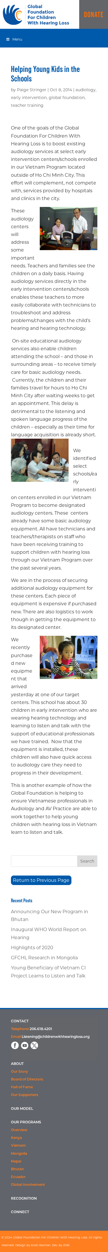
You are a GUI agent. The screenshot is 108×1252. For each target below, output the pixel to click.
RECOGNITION (24, 1198)
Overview (19, 1130)
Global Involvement (28, 1185)
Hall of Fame (22, 1087)
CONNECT (20, 1212)
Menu (17, 39)
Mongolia (19, 1154)
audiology (85, 89)
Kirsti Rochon (40, 1245)
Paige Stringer (31, 89)
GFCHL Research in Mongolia (44, 957)
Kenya (16, 1138)
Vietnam (18, 1146)
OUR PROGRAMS (26, 1122)
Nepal (16, 1161)
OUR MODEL (22, 1109)
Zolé (66, 1245)
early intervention (29, 97)
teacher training (27, 105)
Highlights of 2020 (32, 947)
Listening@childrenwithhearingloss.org (56, 1037)
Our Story (19, 1072)
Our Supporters (24, 1095)
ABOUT (17, 1064)
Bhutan (17, 1169)
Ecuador (18, 1177)
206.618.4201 (41, 1029)
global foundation (67, 97)
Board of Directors (27, 1079)
